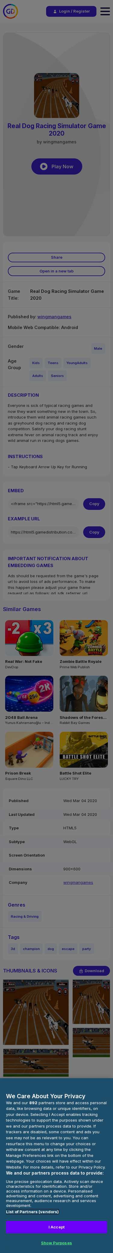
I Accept (56, 1227)
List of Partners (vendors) (32, 1211)
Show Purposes (56, 1242)
